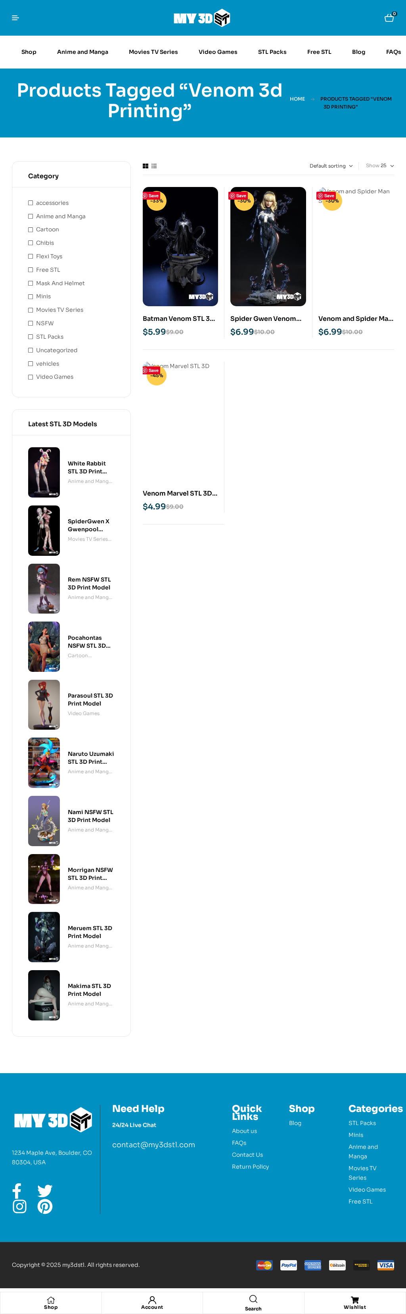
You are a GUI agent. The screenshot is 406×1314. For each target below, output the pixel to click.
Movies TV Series (59, 309)
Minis (43, 296)
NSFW (45, 323)
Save (154, 195)
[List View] (154, 166)
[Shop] (51, 1300)
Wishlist (355, 1307)
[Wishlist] (355, 1300)
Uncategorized (57, 350)
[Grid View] (145, 166)
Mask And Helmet (60, 283)
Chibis (45, 242)
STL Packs (49, 336)
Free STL (48, 269)
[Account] (152, 1300)
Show (372, 165)
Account (152, 1307)
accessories (52, 202)
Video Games (54, 376)
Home (297, 99)
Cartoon (47, 229)
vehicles (47, 363)
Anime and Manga (61, 216)
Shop (50, 1307)
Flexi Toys (49, 256)
